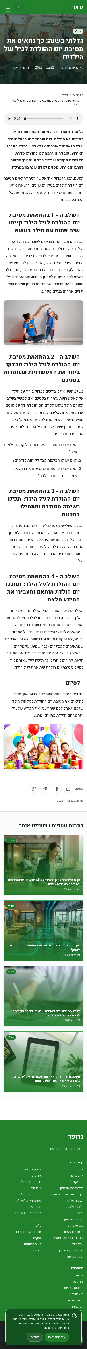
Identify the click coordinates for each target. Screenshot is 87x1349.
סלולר (38, 1225)
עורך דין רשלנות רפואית (68, 1238)
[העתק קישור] (34, 789)
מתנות (38, 1219)
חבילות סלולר (74, 1200)
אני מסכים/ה (56, 1337)
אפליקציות (76, 1182)
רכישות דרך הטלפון (71, 1250)
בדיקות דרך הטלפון (29, 1182)
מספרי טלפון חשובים (28, 1213)
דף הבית (78, 95)
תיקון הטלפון (75, 1256)
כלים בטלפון (34, 1206)
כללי (78, 31)
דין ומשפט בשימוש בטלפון (66, 1194)
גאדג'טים (36, 1188)
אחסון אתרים (33, 1169)
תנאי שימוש (75, 1294)
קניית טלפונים (33, 1244)
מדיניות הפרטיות (57, 1328)
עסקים (37, 1238)
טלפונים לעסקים (73, 1206)
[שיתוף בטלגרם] (45, 789)
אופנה (79, 1169)
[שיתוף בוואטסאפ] (68, 789)
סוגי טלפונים (75, 1225)
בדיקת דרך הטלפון (71, 1188)
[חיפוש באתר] (19, 7)
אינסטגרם (77, 1175)
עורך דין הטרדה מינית (28, 1231)
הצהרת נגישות (74, 1300)
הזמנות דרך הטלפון (29, 1194)
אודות (79, 1275)
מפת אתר (77, 1306)
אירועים (37, 1175)
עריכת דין (77, 1244)
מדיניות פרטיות (73, 1288)
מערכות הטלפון (73, 1219)
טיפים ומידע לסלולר (29, 1200)
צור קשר (77, 1281)
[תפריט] (8, 7)
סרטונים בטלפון (73, 1231)
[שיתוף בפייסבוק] (57, 789)
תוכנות (37, 1250)
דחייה (35, 1337)
